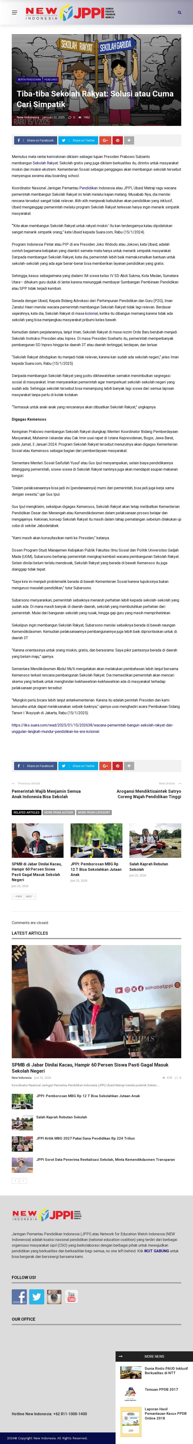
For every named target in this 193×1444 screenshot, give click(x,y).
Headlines (50, 79)
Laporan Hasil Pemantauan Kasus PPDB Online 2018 (166, 1413)
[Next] (23, 1181)
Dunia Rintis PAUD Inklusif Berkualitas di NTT (166, 1370)
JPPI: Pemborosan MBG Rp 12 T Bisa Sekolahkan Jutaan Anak (96, 869)
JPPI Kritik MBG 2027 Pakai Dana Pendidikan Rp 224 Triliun (85, 1138)
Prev (19, 896)
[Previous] (15, 1181)
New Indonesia (28, 117)
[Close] (121, 1356)
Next (29, 896)
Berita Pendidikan (29, 79)
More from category (94, 812)
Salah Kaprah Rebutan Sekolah (61, 1117)
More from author (58, 812)
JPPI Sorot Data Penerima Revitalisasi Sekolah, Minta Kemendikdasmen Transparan (105, 1160)
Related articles (27, 812)
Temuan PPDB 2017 (161, 1389)
